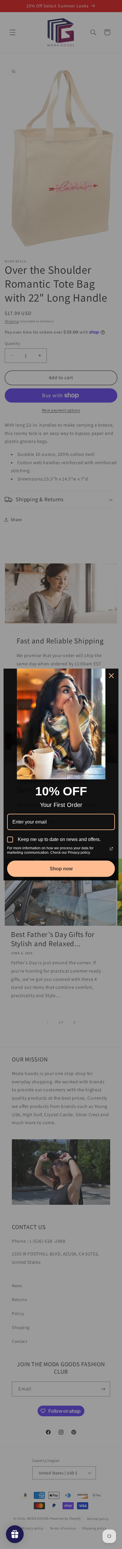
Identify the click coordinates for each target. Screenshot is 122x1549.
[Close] (111, 676)
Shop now (61, 868)
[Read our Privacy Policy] (111, 848)
